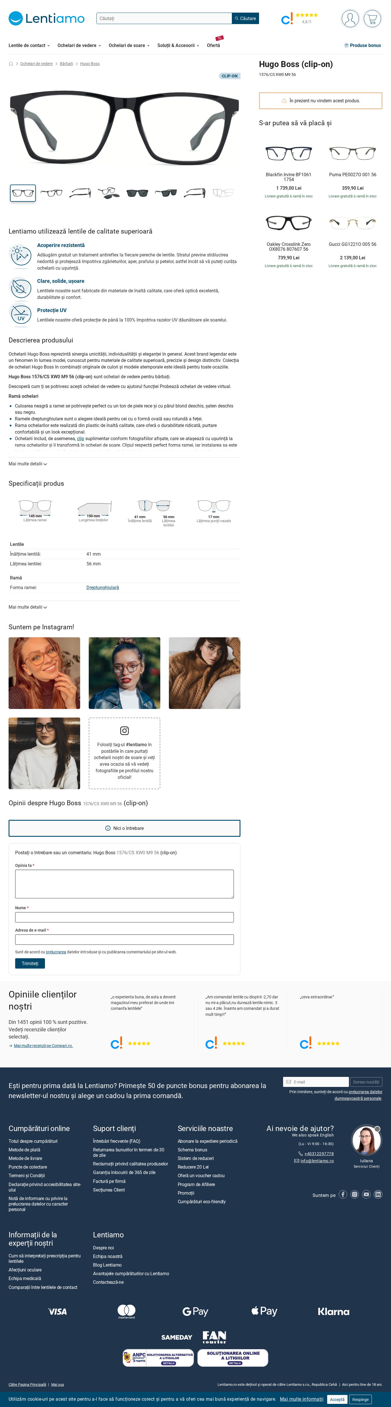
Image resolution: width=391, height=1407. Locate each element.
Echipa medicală (25, 1278)
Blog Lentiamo (107, 1265)
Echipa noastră (108, 1256)
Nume (22, 907)
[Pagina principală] (11, 63)
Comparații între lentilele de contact (43, 1287)
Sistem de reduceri (196, 1158)
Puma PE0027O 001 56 (352, 174)
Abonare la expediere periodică (208, 1141)
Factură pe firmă (109, 1181)
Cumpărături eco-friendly (202, 1201)
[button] (23, 193)
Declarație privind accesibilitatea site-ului (45, 1187)
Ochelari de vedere (36, 63)
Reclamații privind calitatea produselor (130, 1164)
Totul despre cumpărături (33, 1141)
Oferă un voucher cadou (201, 1175)
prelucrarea (56, 952)
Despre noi (103, 1247)
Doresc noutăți (366, 1081)
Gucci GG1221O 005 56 (352, 244)
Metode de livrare (25, 1158)
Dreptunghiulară (102, 587)
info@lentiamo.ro (317, 1160)
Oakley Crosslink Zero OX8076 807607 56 (289, 247)
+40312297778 (319, 1153)
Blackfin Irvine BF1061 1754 (288, 177)
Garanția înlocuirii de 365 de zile (124, 1172)
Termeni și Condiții (27, 1175)
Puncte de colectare (28, 1167)
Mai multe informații (301, 1399)
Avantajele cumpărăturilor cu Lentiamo (131, 1273)
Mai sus (57, 1384)
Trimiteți (30, 963)
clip (80, 438)
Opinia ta (24, 865)
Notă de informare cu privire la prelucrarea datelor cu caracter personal (38, 1203)
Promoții (186, 1193)
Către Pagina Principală (27, 1384)
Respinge (360, 1399)
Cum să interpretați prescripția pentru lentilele (45, 1258)
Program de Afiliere (196, 1184)
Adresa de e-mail (32, 930)
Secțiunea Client (109, 1189)
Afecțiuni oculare (25, 1270)
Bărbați (66, 63)
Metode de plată (24, 1150)
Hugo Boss (90, 63)
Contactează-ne (108, 1282)
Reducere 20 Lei (193, 1167)
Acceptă (337, 1399)
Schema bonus (192, 1150)
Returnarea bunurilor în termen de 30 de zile (128, 1152)
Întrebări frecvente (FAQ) (116, 1141)
